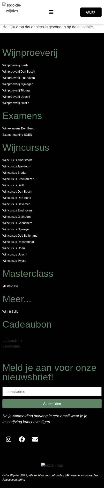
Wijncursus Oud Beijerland (19, 235)
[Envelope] (35, 439)
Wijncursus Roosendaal (18, 242)
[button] (51, 12)
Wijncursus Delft (13, 185)
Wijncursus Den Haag (16, 198)
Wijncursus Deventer (16, 204)
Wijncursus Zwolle (14, 261)
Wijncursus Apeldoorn (16, 166)
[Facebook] (22, 439)
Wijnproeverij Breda (15, 65)
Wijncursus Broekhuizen (18, 179)
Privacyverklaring (13, 479)
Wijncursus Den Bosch (17, 191)
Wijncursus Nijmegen (16, 229)
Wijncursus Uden (13, 248)
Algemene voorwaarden (82, 475)
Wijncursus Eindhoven (17, 210)
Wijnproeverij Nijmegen (17, 84)
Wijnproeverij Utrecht (16, 96)
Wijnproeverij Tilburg (16, 90)
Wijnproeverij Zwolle (15, 103)
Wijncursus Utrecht (14, 254)
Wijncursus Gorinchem (17, 223)
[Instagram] (8, 439)
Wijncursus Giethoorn (16, 216)
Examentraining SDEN (17, 134)
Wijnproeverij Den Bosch (18, 71)
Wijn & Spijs (10, 311)
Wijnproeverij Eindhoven (18, 78)
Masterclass (10, 286)
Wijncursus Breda (14, 172)
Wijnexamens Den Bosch (19, 128)
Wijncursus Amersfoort (17, 160)
